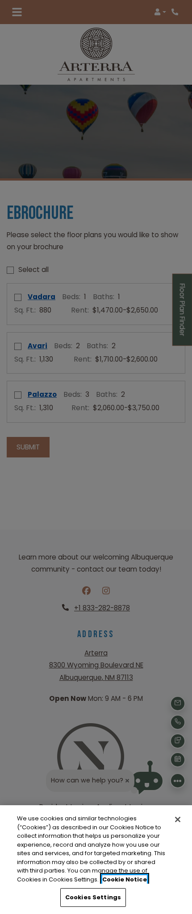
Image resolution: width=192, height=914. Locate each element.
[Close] (178, 819)
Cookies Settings (93, 897)
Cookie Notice (124, 879)
